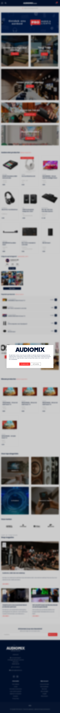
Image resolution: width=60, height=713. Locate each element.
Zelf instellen (36, 364)
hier (48, 358)
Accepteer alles (25, 364)
